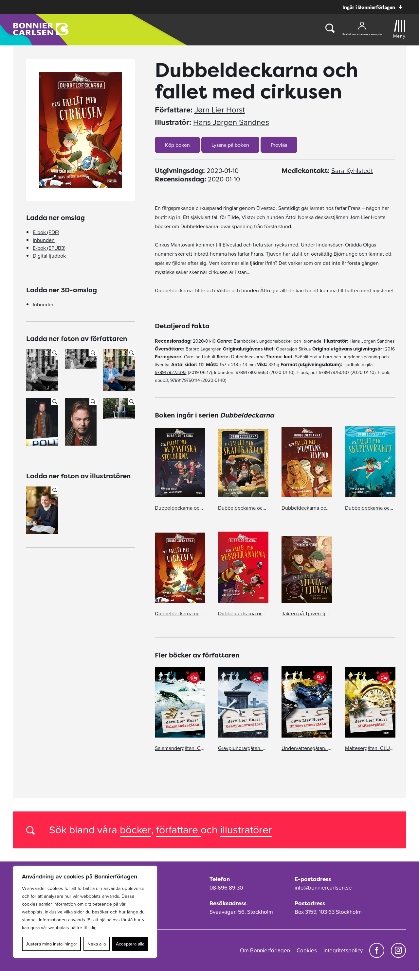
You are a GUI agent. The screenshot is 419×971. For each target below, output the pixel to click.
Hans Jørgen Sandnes (231, 122)
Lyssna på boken (230, 145)
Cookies (307, 950)
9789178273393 (171, 372)
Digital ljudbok (49, 256)
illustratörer (246, 829)
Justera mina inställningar (51, 944)
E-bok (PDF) (46, 232)
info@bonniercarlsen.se (323, 887)
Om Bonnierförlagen (265, 950)
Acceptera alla (130, 944)
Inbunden (44, 240)
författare (178, 829)
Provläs (279, 145)
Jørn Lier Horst (219, 109)
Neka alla (96, 944)
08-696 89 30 (226, 887)
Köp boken (177, 145)
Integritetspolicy (343, 950)
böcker (135, 829)
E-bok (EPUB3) (49, 248)
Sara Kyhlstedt (352, 171)
